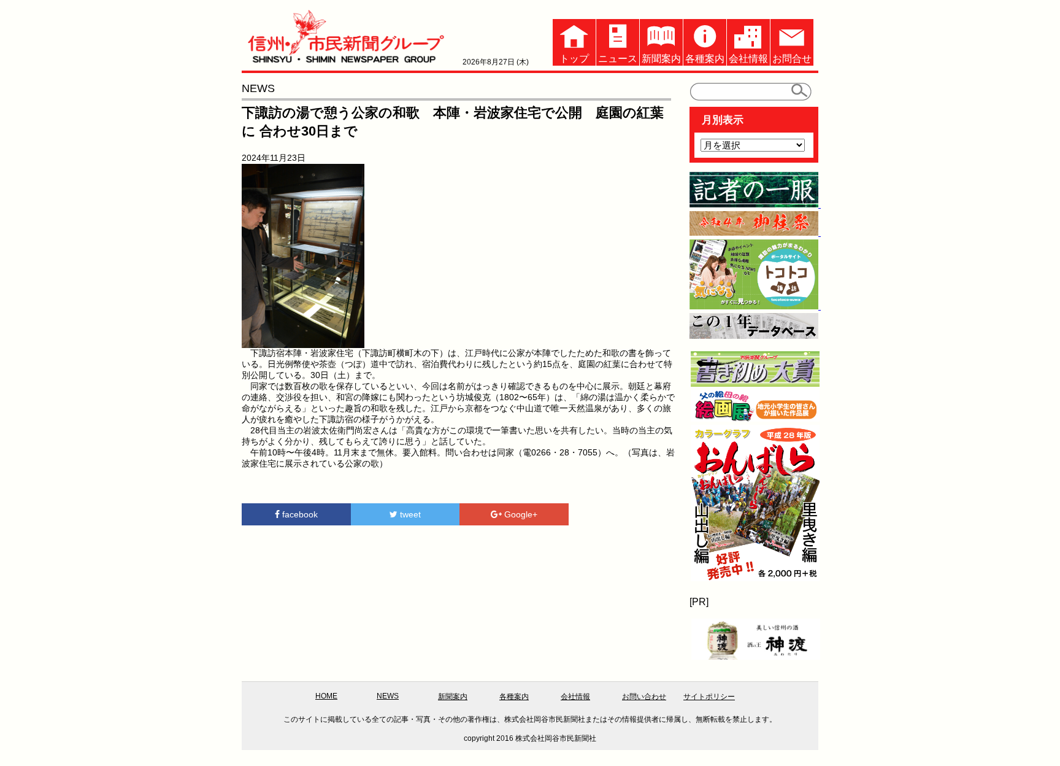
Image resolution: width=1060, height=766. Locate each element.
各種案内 (704, 58)
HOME (326, 696)
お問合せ (792, 58)
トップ (574, 58)
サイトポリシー (709, 696)
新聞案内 (661, 58)
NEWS (388, 696)
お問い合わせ (644, 696)
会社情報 (748, 58)
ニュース (617, 58)
